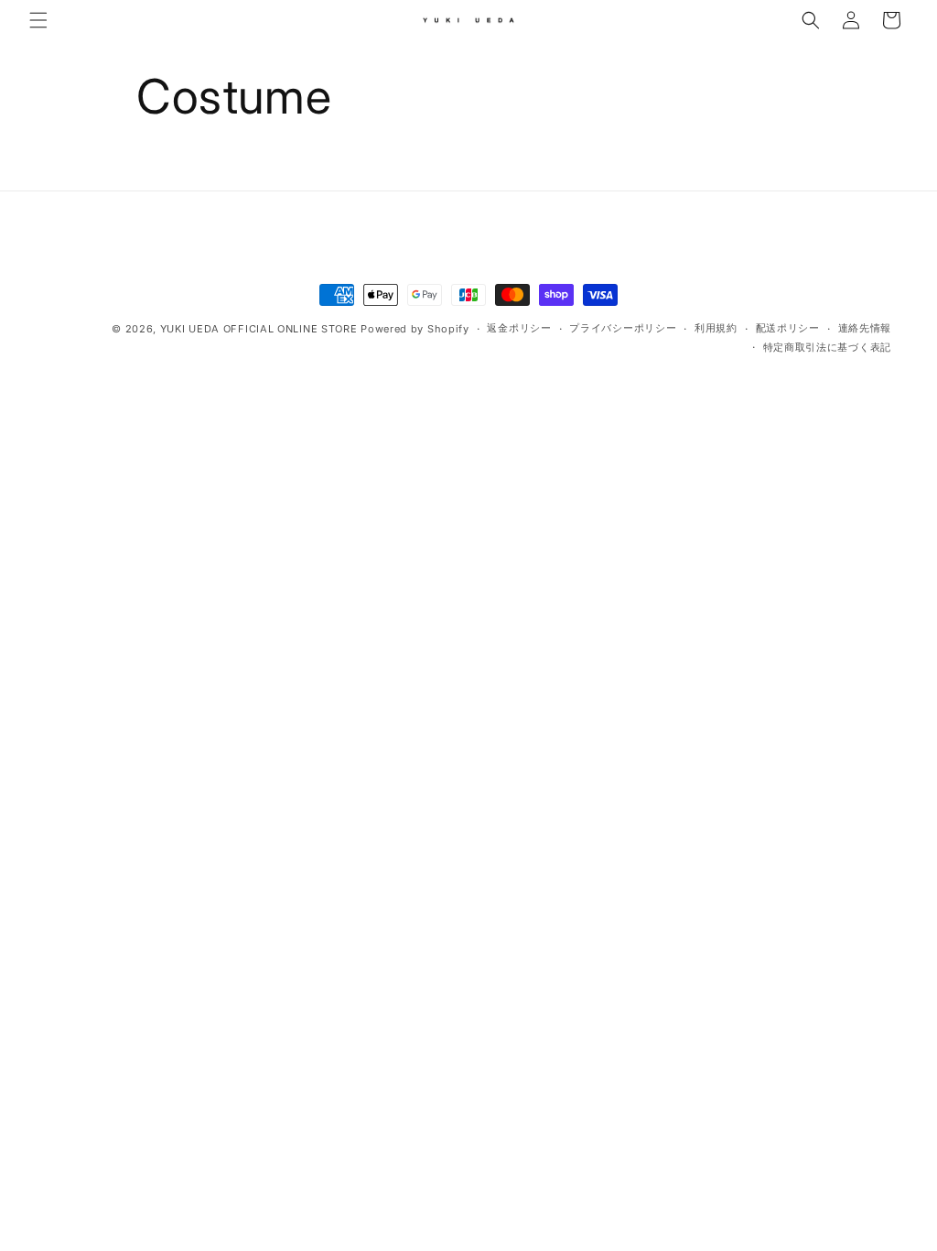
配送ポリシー (788, 327)
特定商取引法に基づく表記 (827, 347)
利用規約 (716, 327)
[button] (38, 20)
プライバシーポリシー (622, 327)
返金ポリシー (519, 327)
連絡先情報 (865, 327)
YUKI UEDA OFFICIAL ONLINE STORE (259, 328)
